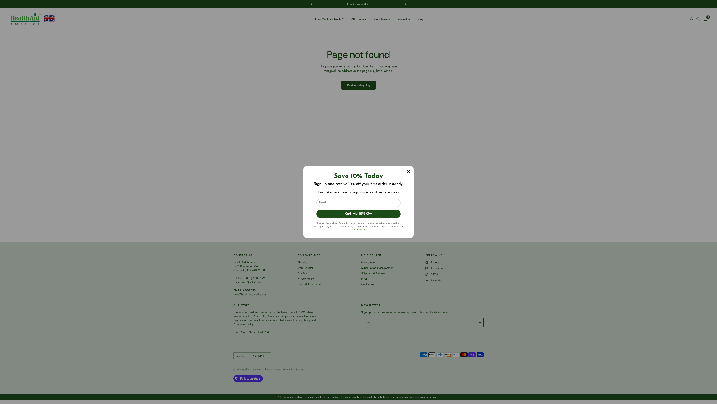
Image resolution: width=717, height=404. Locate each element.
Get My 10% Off (358, 214)
